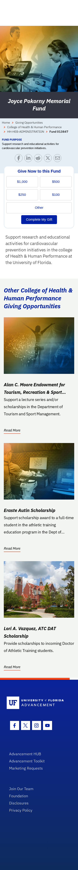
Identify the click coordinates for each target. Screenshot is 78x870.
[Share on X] (49, 159)
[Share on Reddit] (39, 159)
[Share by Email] (58, 159)
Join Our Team (21, 788)
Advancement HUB (25, 753)
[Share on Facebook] (19, 159)
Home (6, 122)
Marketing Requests (26, 768)
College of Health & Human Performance (34, 127)
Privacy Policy (20, 810)
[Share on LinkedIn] (29, 159)
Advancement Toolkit (27, 761)
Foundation (18, 795)
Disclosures (19, 803)
